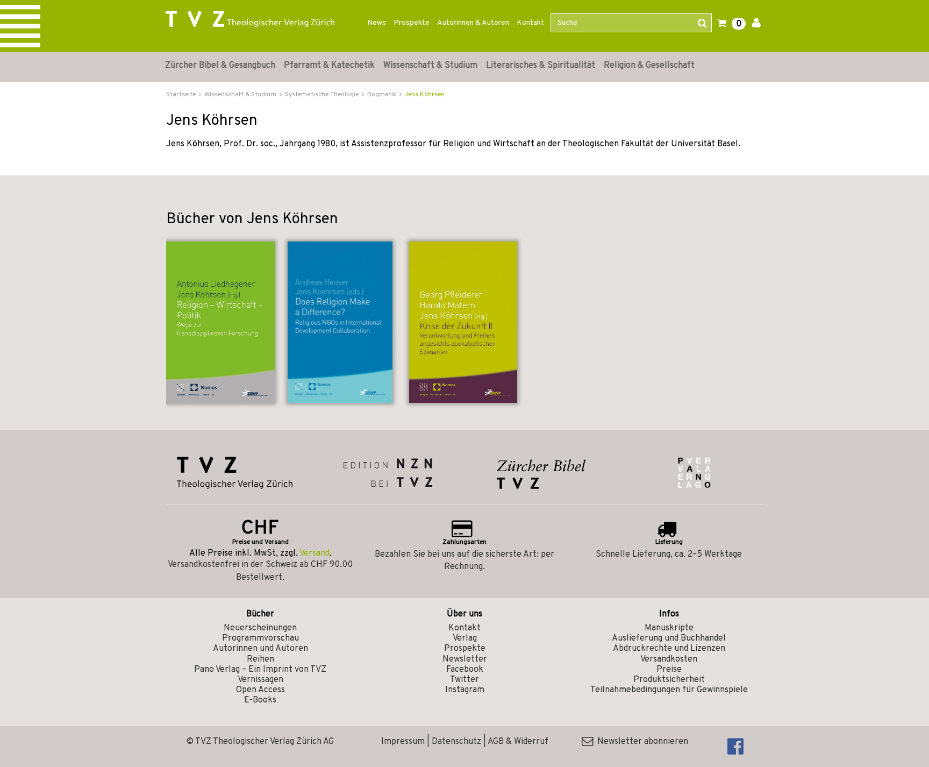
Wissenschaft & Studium (430, 65)
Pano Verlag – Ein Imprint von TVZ (260, 669)
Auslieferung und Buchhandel (669, 638)
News (376, 22)
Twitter (464, 679)
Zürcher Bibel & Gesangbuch (220, 65)
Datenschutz (456, 741)
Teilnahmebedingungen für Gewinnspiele (669, 690)
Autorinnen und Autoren (260, 648)
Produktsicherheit (669, 679)
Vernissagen (260, 679)
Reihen (260, 659)
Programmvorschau (260, 638)
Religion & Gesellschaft (649, 65)
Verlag (465, 638)
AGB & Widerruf (518, 741)
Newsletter (464, 659)
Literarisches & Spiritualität (540, 65)
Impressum (403, 741)
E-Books (260, 700)
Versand (314, 553)
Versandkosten (668, 659)
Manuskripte (669, 628)
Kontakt (530, 22)
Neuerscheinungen (260, 628)
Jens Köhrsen (425, 94)
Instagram (464, 690)
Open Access (260, 690)
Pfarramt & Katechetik (329, 65)
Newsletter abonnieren (640, 741)
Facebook (464, 669)
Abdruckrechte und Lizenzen (669, 648)
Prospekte (412, 22)
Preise (669, 669)
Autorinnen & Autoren (473, 22)
